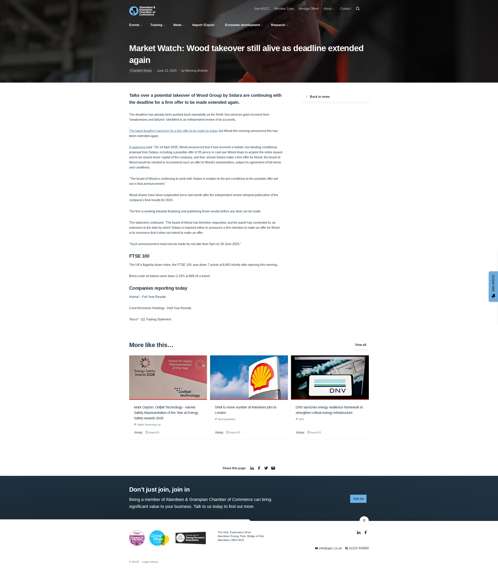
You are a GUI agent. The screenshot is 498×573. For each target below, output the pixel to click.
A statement (137, 147)
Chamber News (141, 70)
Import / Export (203, 25)
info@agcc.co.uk (330, 548)
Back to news (319, 96)
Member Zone (284, 8)
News (177, 25)
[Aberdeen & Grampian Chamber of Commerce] (142, 11)
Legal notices (150, 561)
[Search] (357, 8)
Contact (345, 8)
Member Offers (308, 8)
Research (278, 25)
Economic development (242, 25)
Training (156, 25)
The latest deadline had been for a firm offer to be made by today (173, 131)
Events (134, 25)
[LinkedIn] (359, 532)
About (327, 8)
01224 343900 (358, 548)
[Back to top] (364, 521)
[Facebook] (365, 532)
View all (360, 344)
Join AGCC (262, 8)
